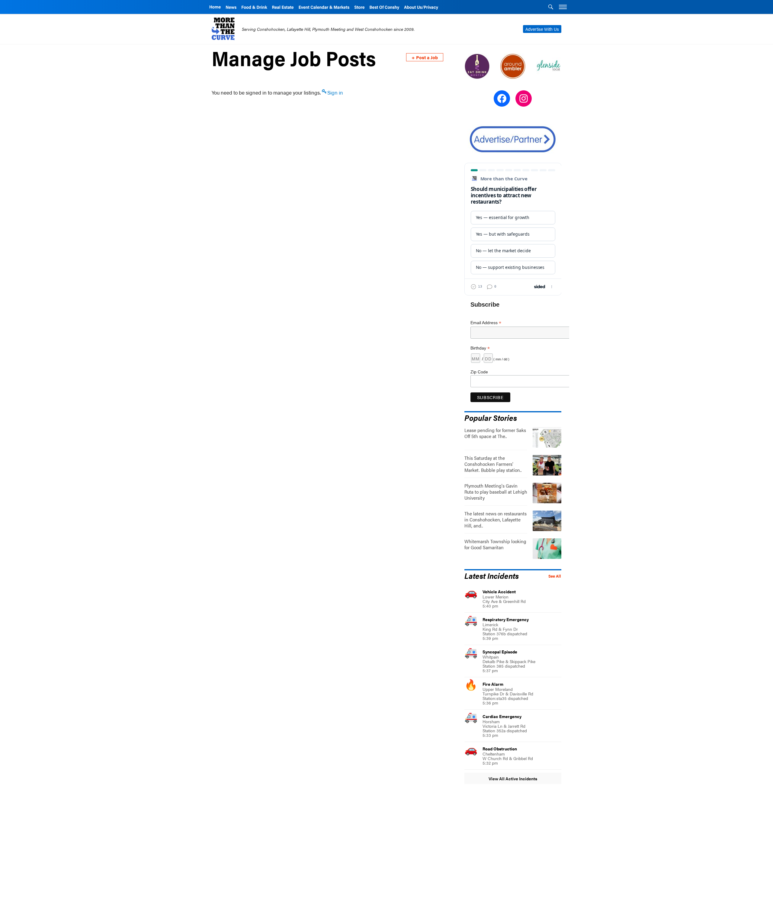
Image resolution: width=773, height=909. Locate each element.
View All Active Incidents (513, 778)
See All (554, 576)
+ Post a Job (425, 57)
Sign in (335, 92)
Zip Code (479, 371)
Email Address (485, 323)
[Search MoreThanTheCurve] (550, 7)
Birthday (480, 348)
